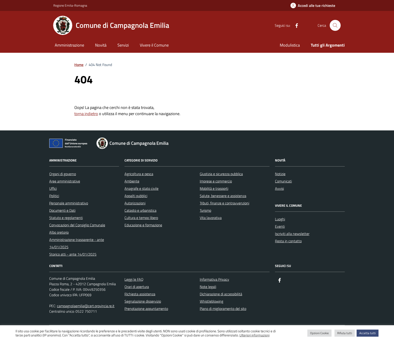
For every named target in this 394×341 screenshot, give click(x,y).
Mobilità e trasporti (214, 188)
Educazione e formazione (143, 225)
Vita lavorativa (211, 217)
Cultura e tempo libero (141, 217)
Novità (100, 45)
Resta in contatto (288, 241)
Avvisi (279, 188)
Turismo (205, 210)
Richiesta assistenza (139, 294)
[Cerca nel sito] (335, 25)
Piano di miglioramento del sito (223, 308)
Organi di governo (62, 174)
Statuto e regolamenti (66, 217)
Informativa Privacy (214, 279)
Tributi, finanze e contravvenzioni (224, 203)
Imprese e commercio (216, 181)
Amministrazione (69, 45)
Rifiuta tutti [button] (344, 333)
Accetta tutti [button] (367, 333)
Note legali (208, 286)
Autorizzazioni (134, 203)
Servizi (123, 45)
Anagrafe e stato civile (141, 188)
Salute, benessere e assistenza (223, 195)
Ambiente (131, 181)
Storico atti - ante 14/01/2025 (72, 254)
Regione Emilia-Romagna (70, 5)
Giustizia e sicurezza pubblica (221, 174)
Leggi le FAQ (133, 279)
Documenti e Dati (62, 210)
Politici (54, 195)
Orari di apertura (136, 286)
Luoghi (280, 219)
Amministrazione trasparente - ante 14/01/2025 (76, 243)
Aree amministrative (64, 181)
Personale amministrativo (68, 203)
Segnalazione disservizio (142, 301)
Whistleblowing (211, 301)
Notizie (280, 174)
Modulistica (290, 45)
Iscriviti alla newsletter (292, 233)
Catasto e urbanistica (140, 210)
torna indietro (86, 114)
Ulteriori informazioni (254, 335)
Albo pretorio (59, 232)
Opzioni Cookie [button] (319, 333)
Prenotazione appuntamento (146, 308)
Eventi (280, 226)
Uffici (53, 188)
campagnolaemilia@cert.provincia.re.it (85, 306)
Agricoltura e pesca (138, 174)
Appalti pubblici (135, 195)
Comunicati (283, 181)
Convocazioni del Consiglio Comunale (77, 225)
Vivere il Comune (154, 45)
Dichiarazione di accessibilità (221, 294)
